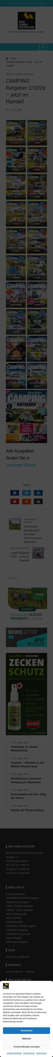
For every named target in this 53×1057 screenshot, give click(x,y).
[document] (26, 528)
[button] (49, 511)
